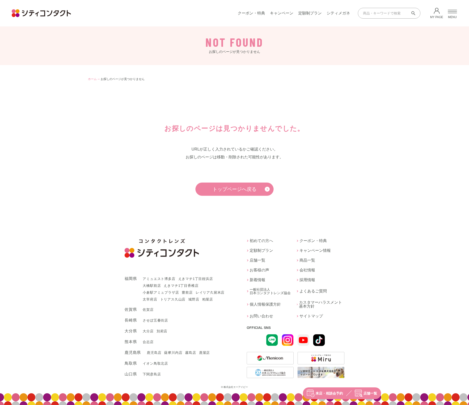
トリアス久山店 (173, 299)
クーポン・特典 (251, 13)
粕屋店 (207, 299)
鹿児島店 (154, 353)
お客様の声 (259, 270)
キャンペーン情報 (315, 251)
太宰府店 (150, 299)
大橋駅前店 (152, 286)
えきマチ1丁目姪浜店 (195, 279)
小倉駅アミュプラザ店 (161, 292)
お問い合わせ (261, 316)
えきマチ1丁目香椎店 (181, 286)
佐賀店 (148, 310)
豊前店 (187, 292)
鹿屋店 (204, 353)
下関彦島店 (152, 374)
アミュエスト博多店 (159, 279)
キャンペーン (281, 13)
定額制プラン (310, 13)
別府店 (162, 331)
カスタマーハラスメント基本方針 (320, 304)
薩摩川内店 (173, 353)
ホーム (92, 79)
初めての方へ (261, 241)
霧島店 (190, 353)
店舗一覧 (370, 393)
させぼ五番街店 (155, 320)
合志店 (148, 342)
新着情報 (257, 280)
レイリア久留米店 (210, 292)
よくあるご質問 (313, 291)
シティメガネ (338, 13)
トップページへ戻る (234, 189)
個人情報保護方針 (265, 304)
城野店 (193, 299)
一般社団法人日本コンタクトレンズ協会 (270, 291)
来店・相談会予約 (329, 393)
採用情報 (307, 280)
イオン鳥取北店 (155, 363)
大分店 (148, 331)
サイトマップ (311, 316)
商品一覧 (307, 260)
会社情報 (307, 270)
